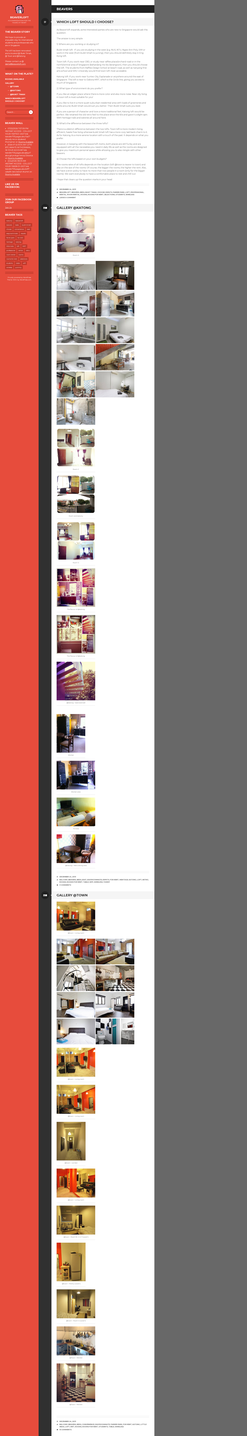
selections (23, 259)
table (18, 263)
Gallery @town (72, 895)
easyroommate (12, 233)
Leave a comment (67, 197)
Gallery (9, 83)
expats (23, 233)
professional (10, 250)
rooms (21, 255)
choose (8, 229)
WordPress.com (25, 280)
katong (18, 242)
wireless (9, 267)
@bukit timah (17, 94)
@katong (15, 90)
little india (10, 246)
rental (20, 250)
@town (14, 86)
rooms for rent (11, 259)
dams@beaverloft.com (15, 64)
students (9, 263)
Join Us (8, 207)
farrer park (10, 238)
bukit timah (26, 225)
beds (17, 225)
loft (18, 246)
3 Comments (65, 885)
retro (28, 250)
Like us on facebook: (12, 185)
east (28, 229)
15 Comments (65, 1430)
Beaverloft (19, 17)
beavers (9, 225)
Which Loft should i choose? (85, 22)
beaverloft (19, 221)
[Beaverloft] (19, 9)
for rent (20, 238)
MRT (24, 246)
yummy (18, 267)
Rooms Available (14, 79)
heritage (9, 242)
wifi (24, 263)
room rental (10, 255)
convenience (19, 229)
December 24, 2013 (67, 189)
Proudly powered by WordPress (19, 277)
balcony (9, 221)
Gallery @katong (74, 208)
